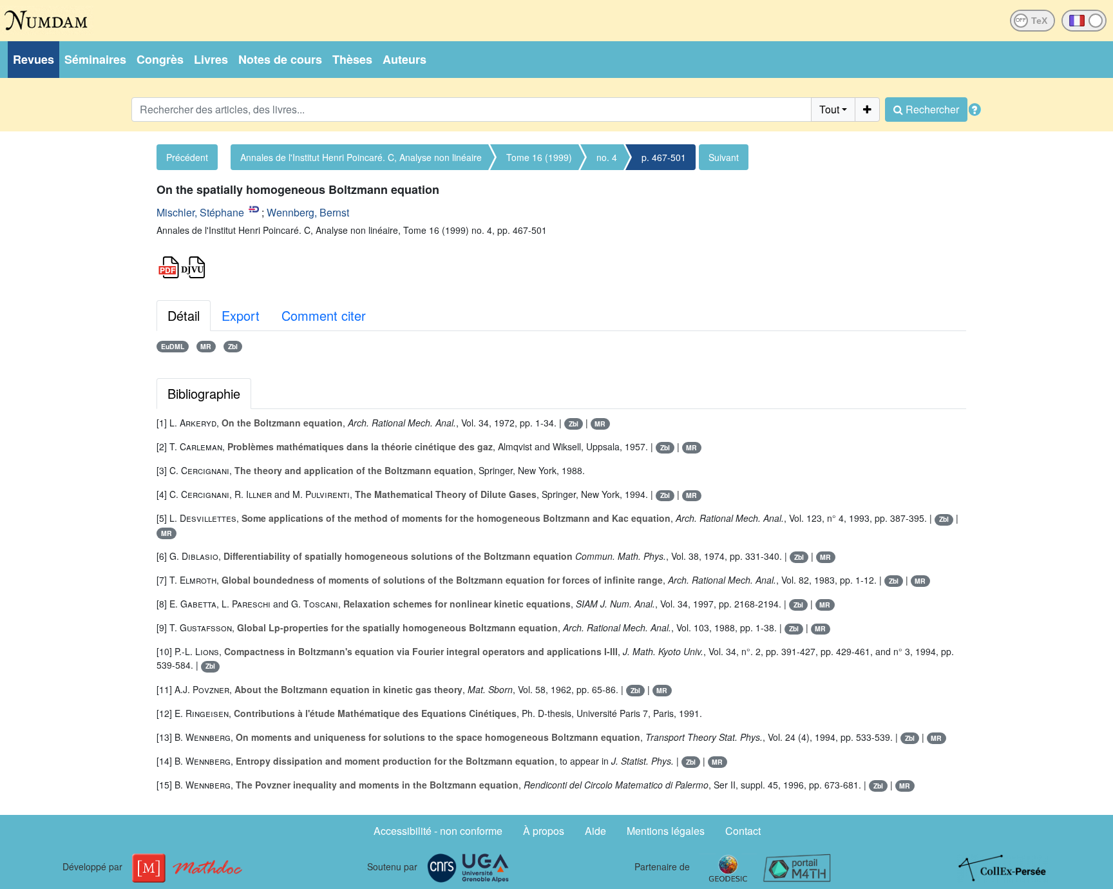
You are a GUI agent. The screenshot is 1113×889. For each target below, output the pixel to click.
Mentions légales (666, 830)
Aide (595, 830)
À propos (543, 830)
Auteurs (404, 59)
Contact (743, 830)
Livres (211, 59)
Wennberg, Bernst (308, 212)
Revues (33, 59)
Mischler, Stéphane (200, 212)
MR (205, 346)
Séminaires (95, 59)
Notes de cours (280, 59)
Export (241, 315)
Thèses (352, 59)
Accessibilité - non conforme (438, 830)
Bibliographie (203, 393)
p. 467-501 (664, 157)
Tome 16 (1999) (539, 157)
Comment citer (323, 315)
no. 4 (606, 157)
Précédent (187, 157)
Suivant (724, 157)
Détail (183, 315)
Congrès (160, 59)
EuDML (172, 346)
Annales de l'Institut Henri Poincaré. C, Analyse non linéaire (361, 157)
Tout (829, 109)
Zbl (233, 346)
